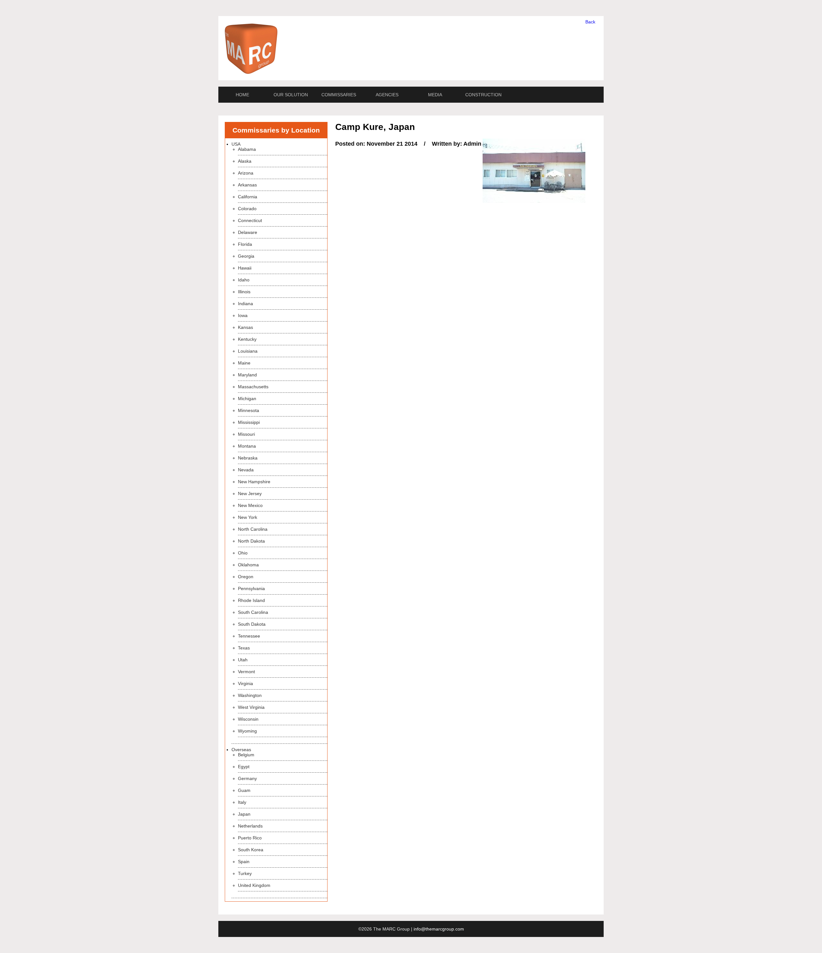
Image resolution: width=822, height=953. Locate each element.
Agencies (387, 94)
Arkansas (247, 184)
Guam (244, 790)
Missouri (246, 434)
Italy (242, 802)
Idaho (243, 279)
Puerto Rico (250, 837)
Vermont (246, 671)
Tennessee (249, 636)
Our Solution (291, 94)
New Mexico (250, 505)
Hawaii (244, 267)
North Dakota (251, 541)
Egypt (243, 766)
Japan (244, 814)
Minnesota (248, 410)
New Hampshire (254, 481)
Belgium (246, 754)
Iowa (243, 315)
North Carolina (252, 529)
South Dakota (252, 624)
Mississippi (249, 422)
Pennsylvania (251, 588)
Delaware (247, 232)
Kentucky (247, 339)
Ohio (243, 552)
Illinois (244, 291)
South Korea (250, 849)
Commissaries (338, 94)
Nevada (246, 469)
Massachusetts (253, 386)
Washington (250, 695)
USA (236, 144)
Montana (247, 446)
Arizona (245, 173)
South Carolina (253, 612)
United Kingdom (254, 885)
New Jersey (250, 493)
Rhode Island (251, 600)
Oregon (245, 576)
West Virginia (251, 707)
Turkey (245, 873)
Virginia (245, 683)
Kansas (245, 327)
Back (590, 21)
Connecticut (250, 220)
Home (242, 94)
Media (435, 94)
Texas (244, 647)
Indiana (245, 303)
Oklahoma (248, 564)
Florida (245, 244)
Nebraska (248, 457)
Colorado (247, 208)
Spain (243, 861)
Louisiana (248, 351)
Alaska (244, 161)
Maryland (247, 374)
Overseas (241, 749)
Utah (243, 659)
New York (247, 517)
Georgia (246, 256)
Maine (244, 362)
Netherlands (250, 826)
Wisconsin (248, 719)
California (247, 196)
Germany (247, 778)
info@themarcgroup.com (439, 929)
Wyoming (247, 731)
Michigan (247, 398)
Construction (483, 94)
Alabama (247, 149)
